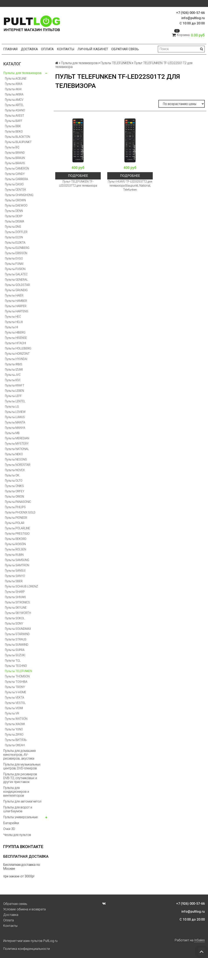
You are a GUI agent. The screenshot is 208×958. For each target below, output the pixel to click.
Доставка (29, 49)
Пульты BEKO (14, 131)
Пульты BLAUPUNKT (18, 142)
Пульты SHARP (15, 591)
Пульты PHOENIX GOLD (20, 512)
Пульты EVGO (14, 258)
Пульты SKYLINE (16, 607)
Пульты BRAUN (15, 158)
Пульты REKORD (15, 538)
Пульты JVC (13, 374)
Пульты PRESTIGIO (17, 533)
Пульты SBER (14, 581)
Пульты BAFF (13, 120)
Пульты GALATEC (16, 274)
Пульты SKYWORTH (18, 613)
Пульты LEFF (13, 396)
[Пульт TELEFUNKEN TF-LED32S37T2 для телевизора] (78, 140)
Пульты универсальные (20, 817)
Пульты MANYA (15, 427)
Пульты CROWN (15, 200)
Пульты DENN (14, 210)
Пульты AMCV (14, 99)
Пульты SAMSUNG (17, 560)
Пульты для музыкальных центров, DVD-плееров (22, 766)
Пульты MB (12, 433)
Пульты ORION (14, 496)
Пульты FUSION (15, 269)
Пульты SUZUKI (15, 655)
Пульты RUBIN (14, 554)
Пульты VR (12, 713)
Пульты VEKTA (14, 697)
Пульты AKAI (13, 89)
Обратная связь (125, 49)
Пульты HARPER (15, 306)
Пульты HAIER (14, 295)
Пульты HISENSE (16, 337)
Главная (10, 49)
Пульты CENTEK (15, 189)
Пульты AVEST (14, 115)
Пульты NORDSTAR (17, 464)
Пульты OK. (12, 475)
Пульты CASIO (14, 184)
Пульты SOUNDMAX (18, 628)
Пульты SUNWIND (16, 644)
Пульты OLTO (13, 480)
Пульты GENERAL (16, 279)
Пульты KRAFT (14, 385)
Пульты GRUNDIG (16, 290)
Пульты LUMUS (15, 417)
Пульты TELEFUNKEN (18, 671)
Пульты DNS (13, 226)
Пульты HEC (13, 316)
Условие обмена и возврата (24, 909)
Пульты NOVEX (15, 470)
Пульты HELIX (14, 322)
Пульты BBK (13, 126)
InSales (199, 940)
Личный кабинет (93, 49)
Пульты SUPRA (15, 650)
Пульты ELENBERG (17, 247)
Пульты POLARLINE (17, 528)
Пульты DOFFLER (16, 232)
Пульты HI (11, 327)
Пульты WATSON (16, 718)
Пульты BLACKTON (17, 136)
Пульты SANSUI (15, 570)
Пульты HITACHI (15, 343)
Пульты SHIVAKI (15, 597)
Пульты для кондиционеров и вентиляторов (16, 791)
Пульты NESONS (16, 459)
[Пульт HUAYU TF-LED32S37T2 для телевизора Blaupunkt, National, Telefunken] (130, 140)
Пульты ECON (14, 237)
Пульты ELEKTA (15, 242)
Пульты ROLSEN (15, 549)
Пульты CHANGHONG (19, 195)
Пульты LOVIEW (15, 411)
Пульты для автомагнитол (22, 801)
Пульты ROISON (15, 544)
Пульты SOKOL (15, 618)
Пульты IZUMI (14, 369)
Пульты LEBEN (14, 390)
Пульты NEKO (14, 454)
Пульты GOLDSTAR (17, 285)
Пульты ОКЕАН (15, 745)
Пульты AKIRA (14, 94)
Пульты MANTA (15, 422)
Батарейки (11, 823)
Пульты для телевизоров (22, 73)
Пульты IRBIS (13, 364)
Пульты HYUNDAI (16, 359)
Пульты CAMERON (17, 168)
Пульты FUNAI (14, 263)
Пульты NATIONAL (17, 449)
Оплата (47, 49)
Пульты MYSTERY (17, 443)
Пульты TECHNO (16, 665)
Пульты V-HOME (15, 692)
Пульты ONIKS (14, 486)
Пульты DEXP (14, 216)
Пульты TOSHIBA (16, 681)
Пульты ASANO (15, 110)
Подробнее (78, 176)
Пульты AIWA (13, 83)
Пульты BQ (12, 147)
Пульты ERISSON (16, 253)
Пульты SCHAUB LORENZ (21, 586)
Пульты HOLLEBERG (18, 348)
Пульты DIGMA (14, 221)
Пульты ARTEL (14, 105)
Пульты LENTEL (15, 401)
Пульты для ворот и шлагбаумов (17, 809)
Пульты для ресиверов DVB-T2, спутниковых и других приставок (20, 778)
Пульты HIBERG (15, 332)
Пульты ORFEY (14, 491)
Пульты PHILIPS (15, 507)
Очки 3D (9, 829)
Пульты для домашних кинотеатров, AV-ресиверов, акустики (19, 754)
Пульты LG (12, 406)
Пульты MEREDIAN (17, 438)
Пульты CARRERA (16, 179)
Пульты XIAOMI (15, 724)
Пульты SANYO (15, 575)
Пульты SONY (14, 623)
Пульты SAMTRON (17, 565)
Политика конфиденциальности (26, 949)
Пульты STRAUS (15, 639)
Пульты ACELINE (15, 78)
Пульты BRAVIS (15, 163)
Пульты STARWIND (17, 634)
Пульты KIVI (12, 380)
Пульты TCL (13, 660)
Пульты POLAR (14, 523)
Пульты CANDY (15, 173)
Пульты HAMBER (16, 300)
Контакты (65, 49)
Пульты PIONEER (16, 517)
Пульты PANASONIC (18, 501)
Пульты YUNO (14, 729)
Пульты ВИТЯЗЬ (16, 739)
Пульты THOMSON (17, 676)
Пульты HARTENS (16, 311)
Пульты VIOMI (14, 708)
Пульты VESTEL (15, 702)
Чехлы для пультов (17, 835)
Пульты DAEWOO (16, 205)
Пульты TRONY (15, 687)
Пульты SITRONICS (17, 602)
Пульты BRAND (15, 152)
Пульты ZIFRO (14, 734)
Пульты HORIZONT (17, 353)
